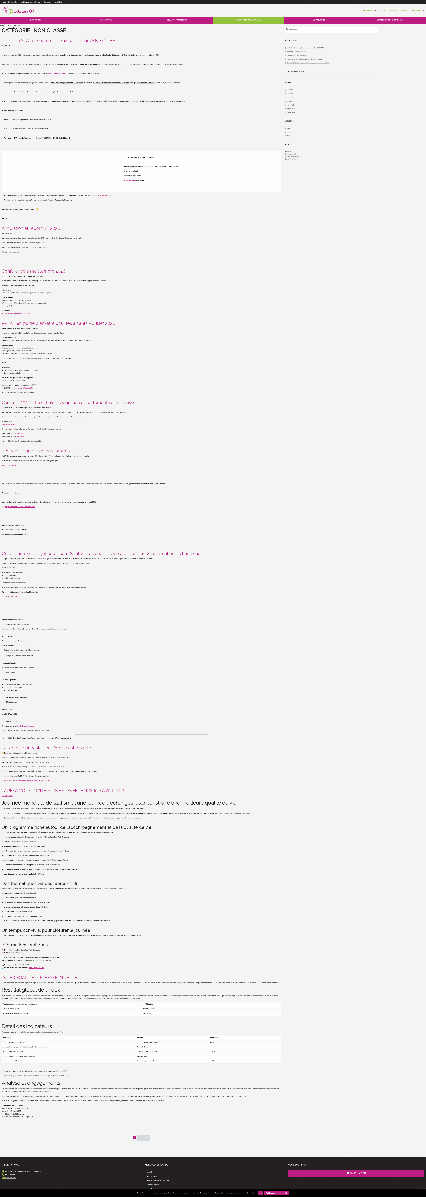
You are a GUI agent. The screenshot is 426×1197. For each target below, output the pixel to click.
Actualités (382, 10)
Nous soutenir (417, 10)
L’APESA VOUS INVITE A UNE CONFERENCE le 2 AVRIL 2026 (63, 790)
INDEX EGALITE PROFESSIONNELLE (40, 977)
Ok (260, 1193)
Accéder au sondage (9, 465)
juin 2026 (290, 94)
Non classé (290, 132)
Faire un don (356, 1173)
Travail (289, 136)
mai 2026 (290, 97)
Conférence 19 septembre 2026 (33, 271)
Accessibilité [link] (58, 2)
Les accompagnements (177, 20)
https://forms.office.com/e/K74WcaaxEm (20, 507)
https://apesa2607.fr (36, 968)
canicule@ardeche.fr (9, 424)
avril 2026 (290, 101)
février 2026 (291, 109)
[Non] (423, 1193)
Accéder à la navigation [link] (10, 2)
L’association (35, 20)
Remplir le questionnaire (11, 597)
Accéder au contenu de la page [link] (30, 2)
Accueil (149, 1172)
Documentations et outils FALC (390, 20)
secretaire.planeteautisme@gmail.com (16, 313)
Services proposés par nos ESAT (248, 20)
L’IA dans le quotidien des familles (36, 450)
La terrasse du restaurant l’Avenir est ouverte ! (47, 747)
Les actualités (319, 20)
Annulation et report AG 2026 (31, 228)
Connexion (288, 152)
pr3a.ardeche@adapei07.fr (101, 195)
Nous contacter (10, 1178)
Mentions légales (153, 1185)
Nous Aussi (394, 10)
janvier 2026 (291, 112)
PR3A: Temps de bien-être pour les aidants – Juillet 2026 (58, 323)
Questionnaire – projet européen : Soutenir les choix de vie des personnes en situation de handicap (101, 553)
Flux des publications (291, 154)
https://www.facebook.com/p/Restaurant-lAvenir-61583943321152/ (26, 781)
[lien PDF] (20, 434)
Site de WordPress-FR (291, 159)
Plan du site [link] (47, 2)
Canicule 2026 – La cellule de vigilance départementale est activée (69, 402)
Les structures (106, 20)
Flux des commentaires (292, 157)
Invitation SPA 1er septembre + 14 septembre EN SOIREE (58, 40)
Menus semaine (368, 10)
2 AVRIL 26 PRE (7, 796)
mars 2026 (290, 105)
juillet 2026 (290, 90)
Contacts (404, 10)
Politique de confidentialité (276, 1193)
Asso (288, 128)
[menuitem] (369, 11)
